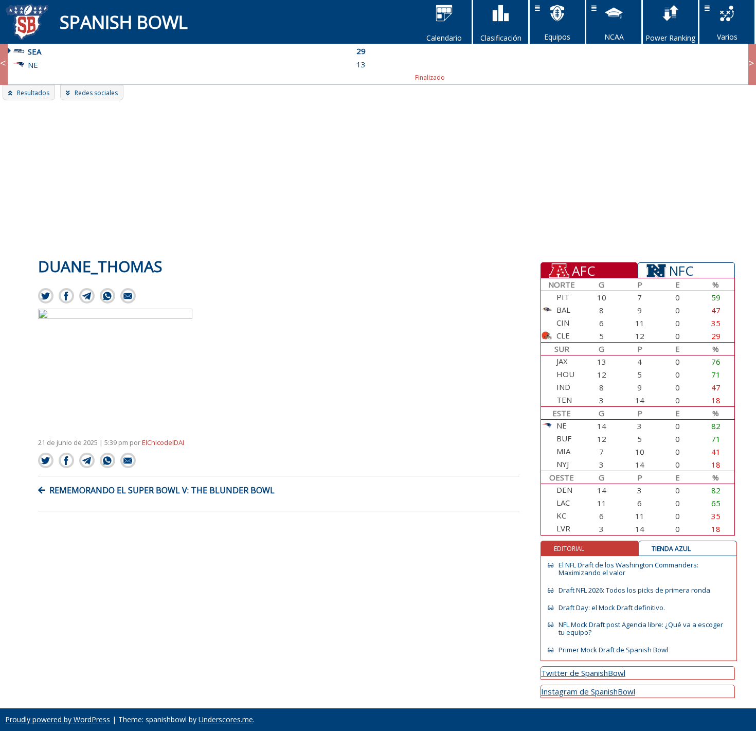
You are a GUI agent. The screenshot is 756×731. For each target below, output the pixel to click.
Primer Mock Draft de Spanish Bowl (613, 650)
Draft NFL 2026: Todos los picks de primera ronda (634, 590)
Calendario (444, 38)
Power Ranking (670, 38)
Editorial (569, 548)
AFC (583, 270)
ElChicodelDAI (163, 442)
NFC (681, 270)
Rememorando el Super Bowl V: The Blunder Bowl (162, 490)
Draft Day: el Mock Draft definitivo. (612, 608)
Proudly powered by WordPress (57, 719)
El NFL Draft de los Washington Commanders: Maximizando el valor (628, 569)
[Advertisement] (378, 177)
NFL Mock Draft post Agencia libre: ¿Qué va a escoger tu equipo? (641, 628)
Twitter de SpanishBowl (583, 673)
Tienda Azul (671, 548)
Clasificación (500, 38)
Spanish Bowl (124, 22)
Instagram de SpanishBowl (588, 691)
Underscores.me (226, 719)
